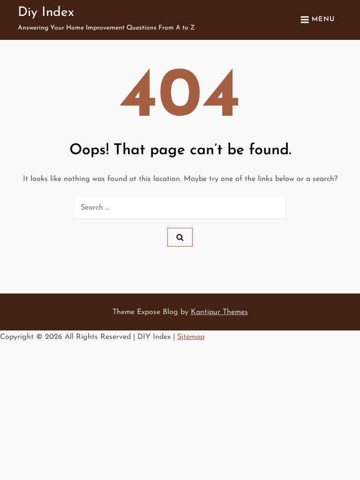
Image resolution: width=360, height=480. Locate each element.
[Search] (180, 237)
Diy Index (46, 12)
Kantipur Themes (219, 312)
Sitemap (190, 337)
